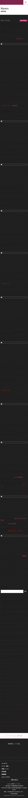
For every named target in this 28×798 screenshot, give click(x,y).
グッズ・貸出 (5, 766)
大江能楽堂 (14, 105)
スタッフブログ (6, 777)
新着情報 (24, 556)
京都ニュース (5, 769)
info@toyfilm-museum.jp (14, 791)
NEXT (26, 736)
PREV (2, 736)
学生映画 (4, 771)
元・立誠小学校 (12, 523)
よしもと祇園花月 (18, 477)
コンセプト (4, 763)
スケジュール (19, 38)
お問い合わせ (14, 780)
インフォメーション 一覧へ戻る (14, 735)
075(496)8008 (14, 793)
